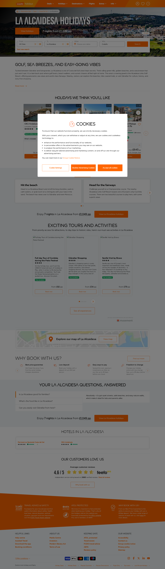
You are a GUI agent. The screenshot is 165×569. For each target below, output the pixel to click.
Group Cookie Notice (71, 158)
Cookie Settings (55, 168)
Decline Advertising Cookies (83, 168)
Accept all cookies (110, 168)
